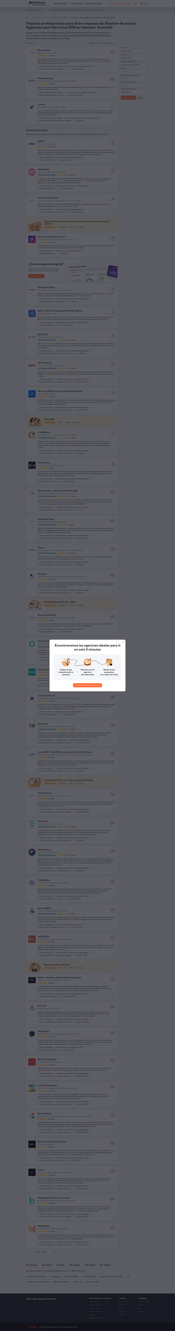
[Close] (123, 642)
